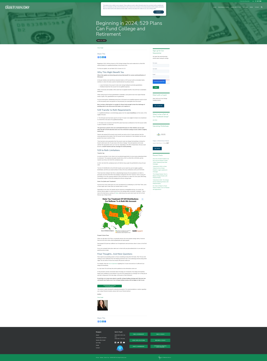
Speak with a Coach (236, 7)
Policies (97, 357)
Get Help (245, 7)
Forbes (116, 193)
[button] (158, 105)
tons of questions (113, 263)
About (214, 7)
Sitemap (101, 357)
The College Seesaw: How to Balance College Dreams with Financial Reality (160, 175)
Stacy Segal (100, 48)
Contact (257, 7)
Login (253, 1)
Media (97, 345)
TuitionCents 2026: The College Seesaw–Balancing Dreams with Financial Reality (161, 181)
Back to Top (106, 357)
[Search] (261, 7)
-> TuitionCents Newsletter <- (244, 1)
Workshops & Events (223, 7)
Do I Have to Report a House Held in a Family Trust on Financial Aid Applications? (161, 187)
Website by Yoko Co (167, 357)
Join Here (155, 120)
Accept (158, 12)
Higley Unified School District (161, 141)
